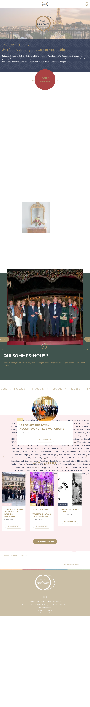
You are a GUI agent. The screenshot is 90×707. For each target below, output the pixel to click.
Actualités (56, 601)
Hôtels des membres (44, 601)
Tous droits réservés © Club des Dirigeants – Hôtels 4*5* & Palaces (45, 605)
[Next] (56, 80)
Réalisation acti (45, 613)
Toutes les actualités (45, 541)
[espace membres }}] (87, 4)
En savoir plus (45, 440)
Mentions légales (45, 607)
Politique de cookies (45, 610)
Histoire (32, 601)
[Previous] (34, 80)
